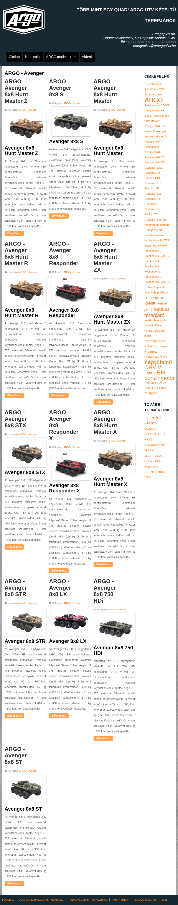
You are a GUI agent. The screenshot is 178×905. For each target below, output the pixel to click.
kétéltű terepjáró (156, 312)
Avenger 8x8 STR (155, 157)
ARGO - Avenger (28, 109)
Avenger (163, 104)
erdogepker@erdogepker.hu (154, 45)
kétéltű (150, 303)
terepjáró (151, 393)
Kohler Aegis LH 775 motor (156, 295)
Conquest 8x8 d (154, 167)
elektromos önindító (157, 225)
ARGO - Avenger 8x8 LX (60, 587)
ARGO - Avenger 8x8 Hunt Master (105, 91)
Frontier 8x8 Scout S (157, 282)
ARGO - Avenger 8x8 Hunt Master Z (16, 91)
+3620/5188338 (164, 41)
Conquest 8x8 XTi (155, 219)
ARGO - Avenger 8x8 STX (16, 419)
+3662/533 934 (139, 41)
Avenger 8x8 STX (155, 162)
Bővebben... (14, 233)
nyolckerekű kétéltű (156, 356)
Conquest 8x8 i (154, 193)
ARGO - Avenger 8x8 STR (16, 587)
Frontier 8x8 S (153, 276)
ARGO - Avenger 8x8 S (60, 88)
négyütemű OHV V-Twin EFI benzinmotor (159, 369)
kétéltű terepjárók (155, 320)
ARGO (154, 99)
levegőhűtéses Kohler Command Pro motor (156, 346)
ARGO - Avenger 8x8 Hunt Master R (16, 253)
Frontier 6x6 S (153, 250)
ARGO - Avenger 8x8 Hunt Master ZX (105, 256)
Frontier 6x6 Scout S (157, 256)
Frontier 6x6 (160, 245)
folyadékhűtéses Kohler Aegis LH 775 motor (156, 240)
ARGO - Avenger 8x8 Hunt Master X (105, 422)
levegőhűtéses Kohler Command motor (154, 330)
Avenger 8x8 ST (154, 152)
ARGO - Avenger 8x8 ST (16, 755)
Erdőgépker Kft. (154, 230)
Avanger (150, 105)
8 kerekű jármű (153, 84)
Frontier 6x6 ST (154, 261)
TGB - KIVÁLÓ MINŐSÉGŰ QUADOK (152, 423)
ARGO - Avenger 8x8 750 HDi (105, 591)
